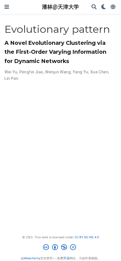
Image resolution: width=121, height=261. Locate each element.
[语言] (113, 7)
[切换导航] (7, 7)
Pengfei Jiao (31, 72)
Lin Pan (11, 78)
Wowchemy (32, 258)
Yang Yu (80, 72)
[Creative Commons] (60, 247)
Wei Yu (11, 72)
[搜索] (94, 7)
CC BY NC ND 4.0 (87, 237)
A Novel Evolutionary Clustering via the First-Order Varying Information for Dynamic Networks (55, 51)
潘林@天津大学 (60, 7)
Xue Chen (99, 72)
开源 (66, 258)
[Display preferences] (103, 7)
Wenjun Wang (58, 72)
